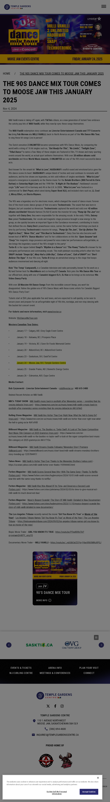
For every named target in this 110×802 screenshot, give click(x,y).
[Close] (98, 778)
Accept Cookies (89, 792)
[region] (52, 787)
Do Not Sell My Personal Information (57, 793)
